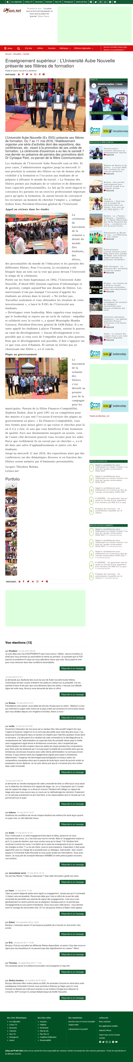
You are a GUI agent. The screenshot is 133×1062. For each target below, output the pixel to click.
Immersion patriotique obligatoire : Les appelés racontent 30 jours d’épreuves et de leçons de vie (115, 321)
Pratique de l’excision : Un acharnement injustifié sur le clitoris (108, 511)
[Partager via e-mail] (19, 74)
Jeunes (11, 1040)
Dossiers (51, 48)
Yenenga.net (68, 2)
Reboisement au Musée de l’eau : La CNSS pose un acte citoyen (115, 235)
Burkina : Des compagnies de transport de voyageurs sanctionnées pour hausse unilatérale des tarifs (115, 305)
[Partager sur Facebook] (23, 74)
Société (26, 54)
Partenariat (44, 1028)
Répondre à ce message (72, 668)
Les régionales (16, 2)
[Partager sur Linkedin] (31, 74)
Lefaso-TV (28, 2)
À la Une (28, 48)
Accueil (8, 54)
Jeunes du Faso (81, 2)
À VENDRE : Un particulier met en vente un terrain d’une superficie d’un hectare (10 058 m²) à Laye (111, 500)
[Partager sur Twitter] (27, 74)
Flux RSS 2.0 (44, 1034)
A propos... (44, 1022)
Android (102, 1030)
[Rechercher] (18, 48)
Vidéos (40, 48)
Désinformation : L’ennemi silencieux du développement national (115, 151)
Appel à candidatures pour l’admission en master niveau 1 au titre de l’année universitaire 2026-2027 (111, 468)
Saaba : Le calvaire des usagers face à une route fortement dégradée (116, 336)
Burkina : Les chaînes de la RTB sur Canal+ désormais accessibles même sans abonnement (115, 286)
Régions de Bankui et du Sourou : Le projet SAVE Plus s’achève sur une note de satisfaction (115, 168)
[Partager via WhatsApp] (35, 74)
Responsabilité (45, 1040)
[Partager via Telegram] (39, 74)
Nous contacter (105, 1022)
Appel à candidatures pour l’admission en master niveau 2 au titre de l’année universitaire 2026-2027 (111, 479)
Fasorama (39, 2)
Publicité (43, 1025)
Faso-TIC (58, 2)
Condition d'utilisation (48, 1037)
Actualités (17, 54)
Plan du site (44, 1031)
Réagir (110, 155)
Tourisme (48, 2)
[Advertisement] (95, 24)
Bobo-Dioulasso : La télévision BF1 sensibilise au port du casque (116, 268)
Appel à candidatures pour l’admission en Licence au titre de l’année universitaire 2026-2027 (111, 490)
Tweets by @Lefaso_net (99, 416)
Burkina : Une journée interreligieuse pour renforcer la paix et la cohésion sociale (114, 185)
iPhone (108, 1030)
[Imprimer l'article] (44, 74)
